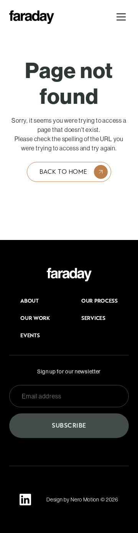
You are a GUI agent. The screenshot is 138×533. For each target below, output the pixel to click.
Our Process (99, 301)
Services (93, 318)
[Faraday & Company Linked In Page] (25, 499)
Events (29, 335)
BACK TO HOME (63, 171)
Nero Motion (85, 499)
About (29, 301)
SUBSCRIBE (69, 425)
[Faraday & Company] (69, 274)
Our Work (35, 318)
